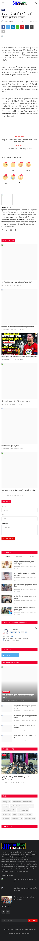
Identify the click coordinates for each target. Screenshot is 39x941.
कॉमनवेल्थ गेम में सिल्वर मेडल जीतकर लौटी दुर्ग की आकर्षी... (18, 327)
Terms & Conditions (14, 933)
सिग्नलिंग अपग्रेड (27, 802)
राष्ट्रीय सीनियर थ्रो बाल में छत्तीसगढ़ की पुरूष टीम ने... (17, 282)
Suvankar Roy (9, 21)
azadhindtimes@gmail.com (21, 566)
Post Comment (8, 538)
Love (20, 170)
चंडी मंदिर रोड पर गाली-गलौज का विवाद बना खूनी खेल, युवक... (24, 609)
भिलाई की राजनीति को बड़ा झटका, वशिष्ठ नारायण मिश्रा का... (24, 563)
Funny (28, 170)
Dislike (13, 170)
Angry (5, 183)
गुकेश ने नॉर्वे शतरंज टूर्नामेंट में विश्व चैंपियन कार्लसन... (17, 401)
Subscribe (32, 920)
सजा (3, 810)
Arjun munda (6, 814)
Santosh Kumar (6, 359)
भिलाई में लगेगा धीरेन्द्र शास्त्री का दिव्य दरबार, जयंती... (25, 707)
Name (4, 506)
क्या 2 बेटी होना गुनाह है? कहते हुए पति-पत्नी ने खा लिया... (25, 717)
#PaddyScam (6, 802)
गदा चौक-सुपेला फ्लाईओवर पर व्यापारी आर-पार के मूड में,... (25, 597)
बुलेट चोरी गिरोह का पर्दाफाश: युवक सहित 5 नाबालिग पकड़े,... (17, 778)
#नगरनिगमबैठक (17, 802)
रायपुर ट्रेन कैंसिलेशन (30, 818)
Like (5, 170)
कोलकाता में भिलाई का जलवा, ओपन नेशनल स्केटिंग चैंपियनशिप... (24, 898)
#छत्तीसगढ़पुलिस (11, 810)
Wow (20, 183)
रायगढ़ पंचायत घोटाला (17, 818)
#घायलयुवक (5, 806)
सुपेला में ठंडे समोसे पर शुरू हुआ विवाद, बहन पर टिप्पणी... (25, 586)
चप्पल (14, 814)
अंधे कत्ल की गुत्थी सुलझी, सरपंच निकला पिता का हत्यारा (25, 727)
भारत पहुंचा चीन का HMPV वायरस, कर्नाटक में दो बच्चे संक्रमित (25, 889)
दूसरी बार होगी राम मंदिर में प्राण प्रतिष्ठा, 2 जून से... (25, 880)
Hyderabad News (23, 810)
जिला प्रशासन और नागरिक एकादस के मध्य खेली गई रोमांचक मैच (19, 491)
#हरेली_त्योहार (5, 818)
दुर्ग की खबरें (14, 806)
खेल (3, 9)
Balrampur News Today (26, 806)
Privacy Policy (26, 933)
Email (3, 515)
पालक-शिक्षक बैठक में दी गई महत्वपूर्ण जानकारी (19, 148)
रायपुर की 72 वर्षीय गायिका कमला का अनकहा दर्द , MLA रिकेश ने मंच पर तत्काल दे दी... (19, 141)
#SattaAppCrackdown (25, 814)
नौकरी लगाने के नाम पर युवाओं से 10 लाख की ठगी (25, 737)
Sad (13, 183)
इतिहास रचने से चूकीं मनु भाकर (10, 446)
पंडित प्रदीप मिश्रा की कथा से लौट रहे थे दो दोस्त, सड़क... (24, 574)
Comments (6, 501)
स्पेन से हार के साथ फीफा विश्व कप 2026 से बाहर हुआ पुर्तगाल (19, 357)
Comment (5, 523)
